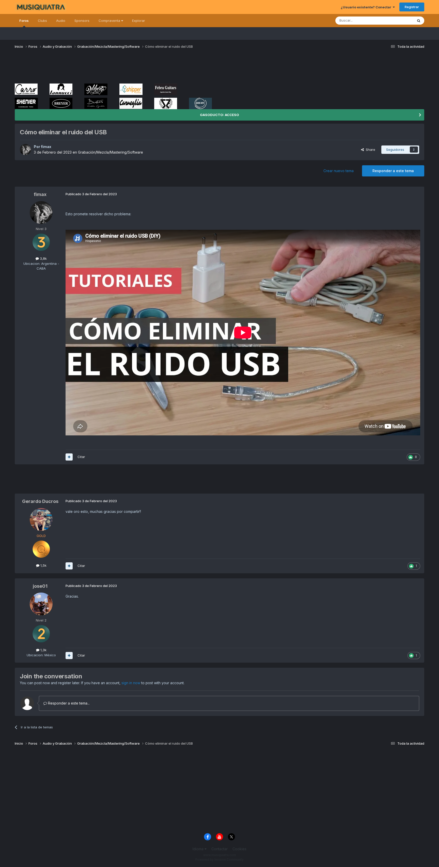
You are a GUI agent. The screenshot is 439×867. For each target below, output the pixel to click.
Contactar (219, 849)
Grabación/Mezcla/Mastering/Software (110, 152)
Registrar (412, 7)
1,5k (42, 565)
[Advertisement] (107, 68)
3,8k (43, 258)
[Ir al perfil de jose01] (41, 604)
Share (369, 150)
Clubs (42, 21)
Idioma (199, 849)
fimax (46, 146)
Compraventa (110, 21)
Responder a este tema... (68, 703)
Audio (60, 21)
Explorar (138, 21)
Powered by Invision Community (219, 859)
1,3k (42, 650)
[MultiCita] (69, 457)
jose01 (40, 586)
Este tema (398, 20)
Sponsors (81, 21)
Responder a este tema (393, 171)
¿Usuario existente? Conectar (367, 7)
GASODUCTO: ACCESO (219, 115)
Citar (81, 457)
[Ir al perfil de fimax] (25, 149)
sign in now (130, 683)
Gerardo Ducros (40, 501)
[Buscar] (418, 21)
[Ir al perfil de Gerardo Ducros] (41, 519)
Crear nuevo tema (338, 171)
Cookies (239, 849)
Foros (24, 21)
